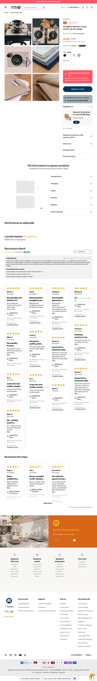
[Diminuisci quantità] (66, 65)
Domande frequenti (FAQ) (46, 611)
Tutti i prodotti (82, 604)
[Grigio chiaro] (74, 55)
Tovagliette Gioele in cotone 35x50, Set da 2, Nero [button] (35, 323)
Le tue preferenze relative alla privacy (57, 678)
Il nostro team (64, 607)
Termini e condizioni (84, 646)
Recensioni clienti (69, 156)
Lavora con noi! (65, 632)
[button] (67, 34)
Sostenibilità (64, 614)
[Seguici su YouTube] (20, 655)
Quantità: (66, 61)
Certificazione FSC (66, 629)
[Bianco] (69, 55)
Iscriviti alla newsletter (85, 639)
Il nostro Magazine (66, 625)
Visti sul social (64, 636)
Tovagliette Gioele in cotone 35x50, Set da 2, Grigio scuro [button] (80, 360)
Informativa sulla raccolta (30, 678)
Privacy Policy (38, 672)
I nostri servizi (64, 618)
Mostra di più (48, 503)
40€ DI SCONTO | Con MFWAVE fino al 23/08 (48, 1)
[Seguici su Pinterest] (15, 655)
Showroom (63, 639)
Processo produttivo (66, 611)
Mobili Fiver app (83, 614)
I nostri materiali (83, 607)
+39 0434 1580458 (44, 604)
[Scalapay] (82, 46)
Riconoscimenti (65, 622)
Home (7, 13)
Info (33, 672)
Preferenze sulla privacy (26, 611)
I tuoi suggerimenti (84, 636)
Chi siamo (63, 604)
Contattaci (41, 607)
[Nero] (65, 55)
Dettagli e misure (69, 150)
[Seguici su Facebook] (6, 655)
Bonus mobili (82, 629)
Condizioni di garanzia (85, 625)
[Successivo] (69, 2)
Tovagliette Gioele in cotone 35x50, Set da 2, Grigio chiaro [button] (13, 325)
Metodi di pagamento (85, 618)
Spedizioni (81, 622)
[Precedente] (27, 2)
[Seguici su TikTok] (25, 655)
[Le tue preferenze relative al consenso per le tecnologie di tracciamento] (93, 677)
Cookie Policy (46, 672)
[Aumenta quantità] (73, 65)
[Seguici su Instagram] (10, 655)
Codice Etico (62, 672)
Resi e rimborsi (82, 643)
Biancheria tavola (16, 13)
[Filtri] (75, 251)
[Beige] (79, 55)
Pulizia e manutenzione (85, 611)
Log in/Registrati (23, 604)
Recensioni (81, 632)
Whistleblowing (54, 672)
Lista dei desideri (23, 607)
